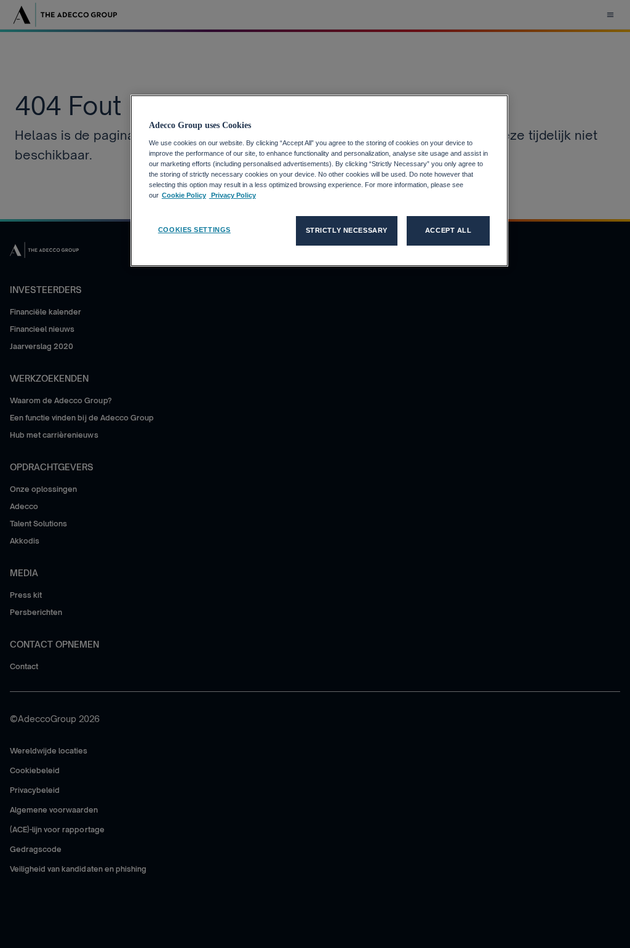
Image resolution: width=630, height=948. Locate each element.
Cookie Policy (184, 195)
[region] (319, 181)
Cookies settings (194, 229)
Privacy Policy (232, 195)
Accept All (448, 230)
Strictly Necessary (347, 230)
